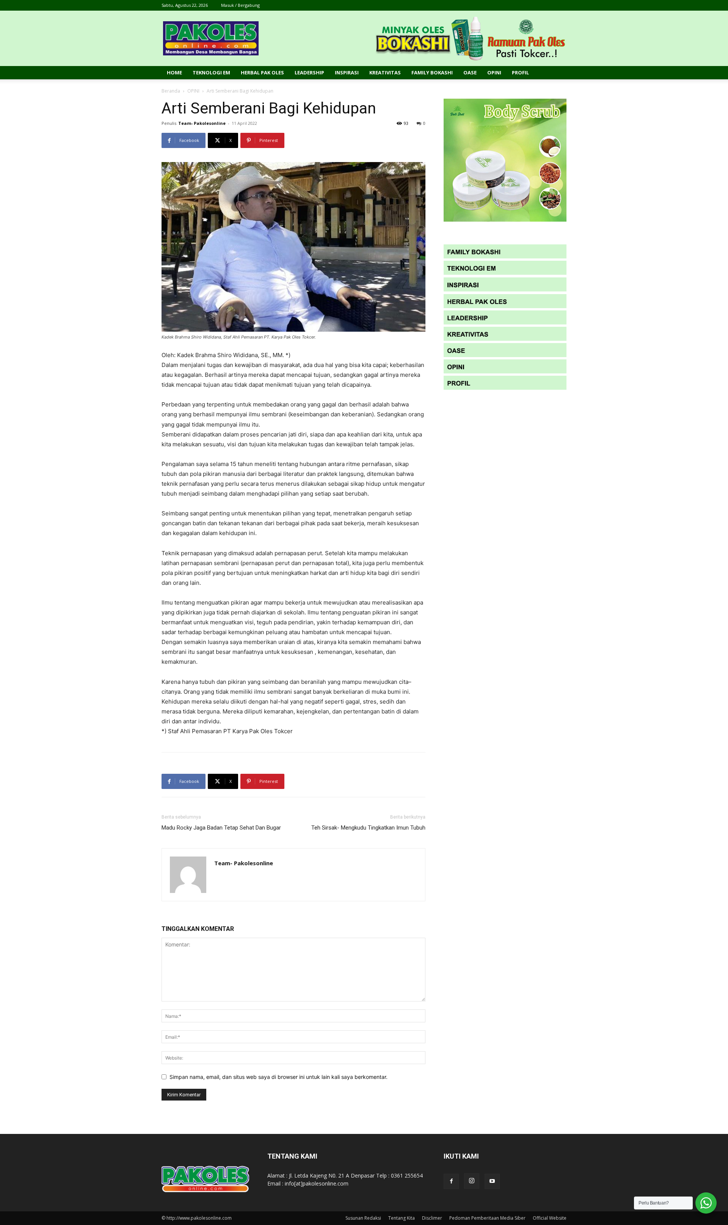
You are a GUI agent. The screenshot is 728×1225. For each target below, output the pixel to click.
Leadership (309, 72)
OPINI (193, 91)
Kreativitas (385, 72)
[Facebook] (451, 1181)
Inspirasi (347, 72)
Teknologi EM (211, 72)
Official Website (549, 1218)
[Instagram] (471, 1181)
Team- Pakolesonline (202, 123)
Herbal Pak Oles (262, 72)
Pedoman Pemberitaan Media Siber (487, 1218)
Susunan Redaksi (363, 1218)
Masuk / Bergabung (240, 5)
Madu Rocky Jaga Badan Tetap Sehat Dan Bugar (221, 827)
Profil (520, 72)
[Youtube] (492, 1181)
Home (174, 72)
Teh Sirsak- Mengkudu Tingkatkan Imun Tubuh (368, 827)
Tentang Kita (401, 1218)
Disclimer (432, 1218)
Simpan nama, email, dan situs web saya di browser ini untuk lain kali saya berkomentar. (278, 1077)
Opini (494, 72)
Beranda (171, 91)
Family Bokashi (432, 72)
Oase (470, 72)
